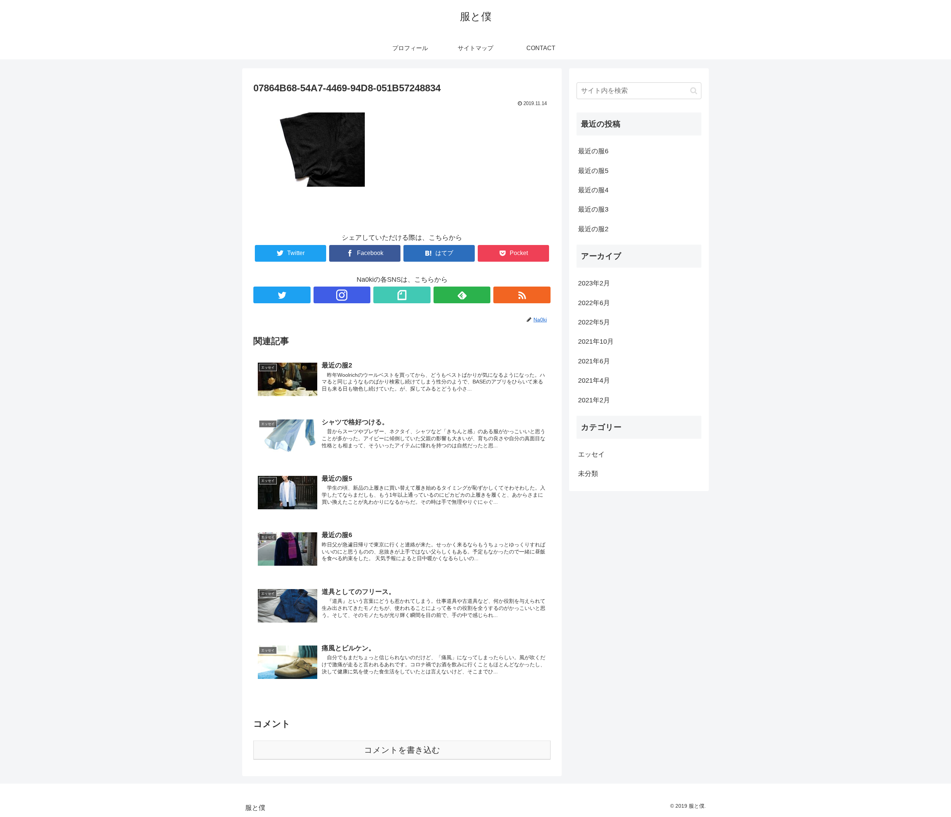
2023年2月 (594, 283)
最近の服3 (593, 209)
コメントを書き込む (402, 750)
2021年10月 (596, 341)
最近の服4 (593, 190)
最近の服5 (593, 170)
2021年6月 (594, 361)
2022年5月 (594, 322)
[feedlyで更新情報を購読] (462, 295)
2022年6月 (594, 303)
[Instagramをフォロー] (342, 295)
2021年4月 (594, 380)
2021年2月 (594, 400)
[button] (693, 90)
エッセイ (591, 454)
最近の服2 (593, 229)
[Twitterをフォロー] (282, 295)
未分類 (588, 473)
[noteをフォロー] (402, 295)
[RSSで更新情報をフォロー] (522, 295)
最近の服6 (593, 151)
